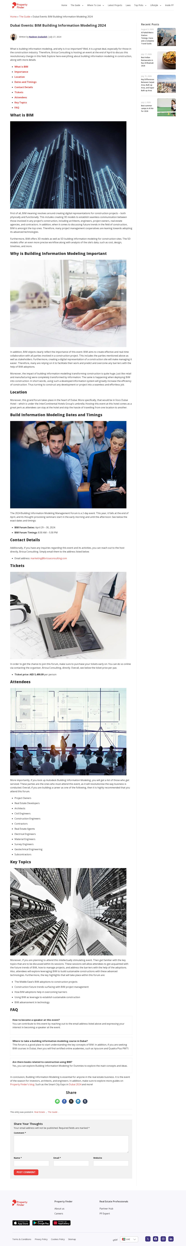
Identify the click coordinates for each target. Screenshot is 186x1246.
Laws (128, 5)
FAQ (17, 107)
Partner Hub (106, 1208)
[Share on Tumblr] (85, 1101)
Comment (20, 1132)
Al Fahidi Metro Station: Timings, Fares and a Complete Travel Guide (147, 38)
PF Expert (105, 1213)
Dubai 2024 (75, 1084)
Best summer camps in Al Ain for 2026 (147, 108)
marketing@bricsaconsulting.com (49, 558)
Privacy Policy (41, 1239)
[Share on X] (71, 1101)
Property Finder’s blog (22, 1084)
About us (59, 1208)
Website (97, 1157)
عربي (115, 1239)
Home (64, 5)
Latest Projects (115, 5)
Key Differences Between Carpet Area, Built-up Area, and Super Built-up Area (147, 85)
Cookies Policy (58, 1239)
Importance (21, 71)
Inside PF (169, 5)
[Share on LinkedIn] (78, 1101)
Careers (58, 1213)
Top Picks (138, 5)
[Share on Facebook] (64, 1101)
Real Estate (39, 1112)
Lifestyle (154, 5)
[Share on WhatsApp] (57, 1101)
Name (18, 1157)
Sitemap (72, 1239)
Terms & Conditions (21, 1239)
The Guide (75, 5)
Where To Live (94, 5)
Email (57, 1157)
